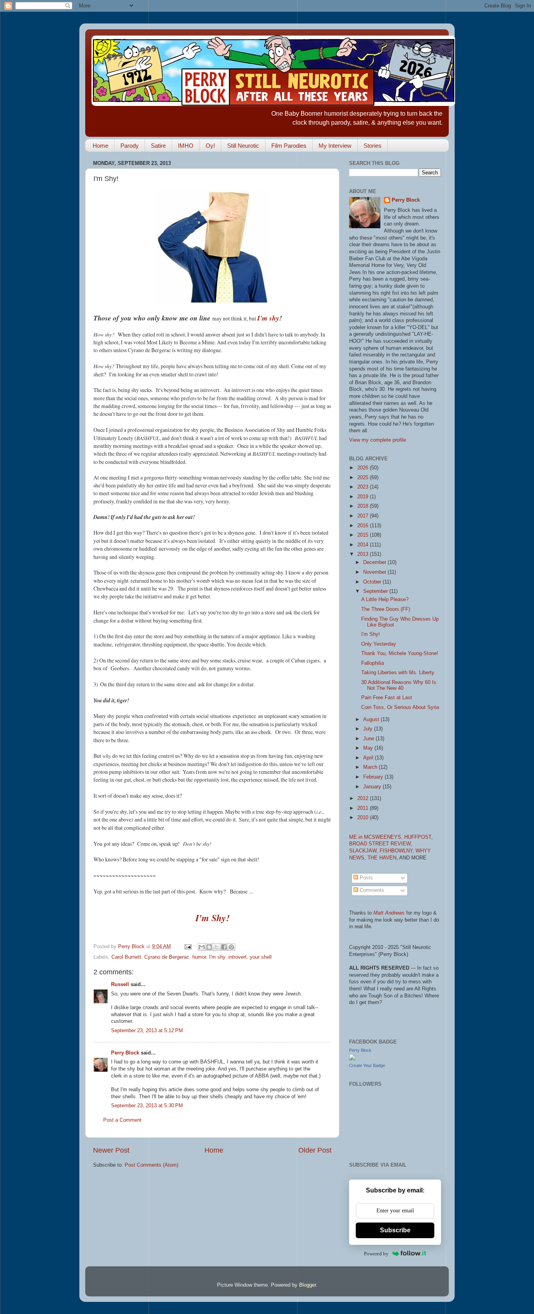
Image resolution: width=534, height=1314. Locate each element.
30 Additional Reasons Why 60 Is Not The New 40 (398, 685)
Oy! (210, 145)
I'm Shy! (212, 917)
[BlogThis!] (209, 947)
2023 (363, 487)
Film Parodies (288, 145)
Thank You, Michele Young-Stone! (399, 653)
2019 (363, 496)
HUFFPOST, (418, 837)
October (373, 582)
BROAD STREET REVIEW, (380, 844)
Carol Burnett (126, 957)
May (369, 748)
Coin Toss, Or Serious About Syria (400, 707)
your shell (261, 957)
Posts (365, 878)
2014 (363, 545)
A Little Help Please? (385, 599)
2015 (363, 535)
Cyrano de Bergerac (166, 957)
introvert (237, 957)
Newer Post (111, 1150)
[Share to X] (216, 947)
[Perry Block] (352, 1059)
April (369, 758)
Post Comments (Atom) (151, 1165)
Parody (129, 145)
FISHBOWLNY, (398, 851)
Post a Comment (122, 1120)
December (375, 562)
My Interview (335, 145)
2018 (363, 506)
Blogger (307, 1285)
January (373, 786)
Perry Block (125, 1053)
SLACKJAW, (364, 851)
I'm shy (268, 318)
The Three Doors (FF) (385, 609)
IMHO (186, 145)
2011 (363, 808)
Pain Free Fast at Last (386, 697)
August (372, 719)
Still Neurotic (243, 145)
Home (100, 145)
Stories (373, 145)
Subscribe (395, 1230)
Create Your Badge (367, 1065)
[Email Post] (187, 946)
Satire (158, 145)
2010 (363, 817)
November (375, 572)
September (376, 591)
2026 (363, 468)
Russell (120, 984)
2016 (363, 525)
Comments (371, 890)
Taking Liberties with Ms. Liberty (397, 672)
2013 (363, 554)
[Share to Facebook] (224, 947)
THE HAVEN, (383, 858)
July (368, 729)
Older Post (315, 1150)
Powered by (376, 1254)
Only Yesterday (378, 644)
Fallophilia (372, 663)
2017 (363, 516)
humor (199, 957)
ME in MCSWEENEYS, (376, 837)
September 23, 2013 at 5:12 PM (147, 1030)
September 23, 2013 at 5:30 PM (147, 1105)
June (369, 738)
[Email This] (202, 947)
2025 (363, 477)
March (371, 767)
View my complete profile (377, 440)
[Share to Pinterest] (231, 947)
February (374, 777)
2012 (363, 798)
